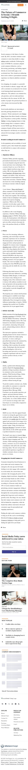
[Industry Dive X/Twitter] (9, 704)
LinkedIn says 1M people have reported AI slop (14, 643)
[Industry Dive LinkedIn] (2, 704)
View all (4, 691)
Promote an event (18, 721)
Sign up (14, 551)
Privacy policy (4, 762)
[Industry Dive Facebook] (5, 704)
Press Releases (5, 727)
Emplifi (11, 48)
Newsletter (4, 721)
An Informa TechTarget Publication (14, 1)
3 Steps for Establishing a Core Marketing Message (12, 609)
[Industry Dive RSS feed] (18, 704)
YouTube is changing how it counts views (15, 636)
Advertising (17, 715)
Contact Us (4, 718)
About (3, 713)
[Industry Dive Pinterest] (15, 704)
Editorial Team (5, 716)
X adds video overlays (13, 624)
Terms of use (13, 762)
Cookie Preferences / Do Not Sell (14, 764)
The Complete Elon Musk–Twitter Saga (12, 582)
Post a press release (12, 691)
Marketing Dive (18, 735)
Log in (15, 724)
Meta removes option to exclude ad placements (14, 630)
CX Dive (16, 732)
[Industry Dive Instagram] (12, 704)
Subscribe (20, 5)
